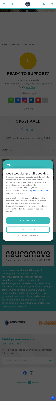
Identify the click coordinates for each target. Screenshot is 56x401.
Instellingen (28, 229)
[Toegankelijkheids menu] (53, 398)
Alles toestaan (28, 220)
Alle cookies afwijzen (28, 236)
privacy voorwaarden (40, 190)
